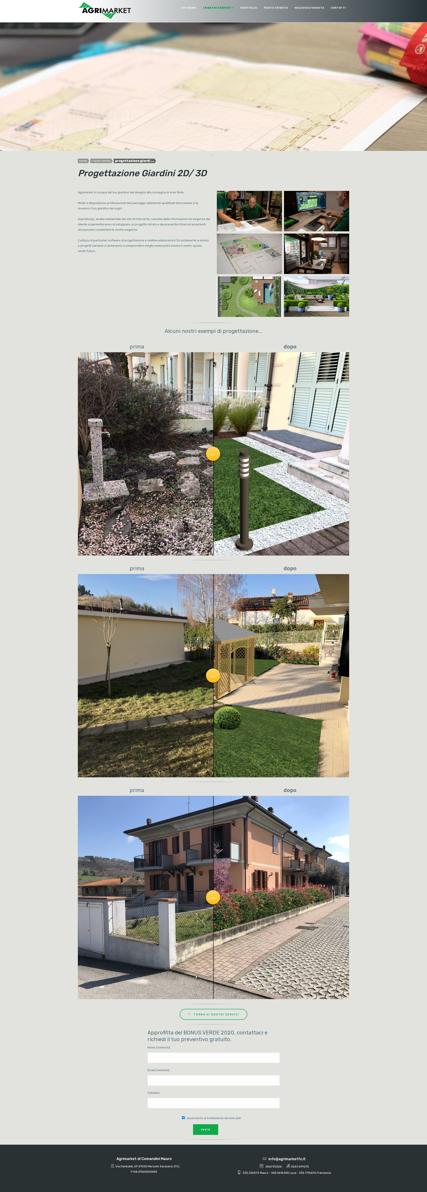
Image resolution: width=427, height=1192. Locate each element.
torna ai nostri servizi (216, 1014)
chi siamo (188, 7)
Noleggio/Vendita (309, 7)
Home (83, 160)
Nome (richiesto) (158, 1047)
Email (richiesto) (158, 1070)
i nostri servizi (217, 7)
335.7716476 (307, 1172)
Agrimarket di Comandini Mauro (144, 1159)
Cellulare (153, 1092)
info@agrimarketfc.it (287, 1159)
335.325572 (251, 1172)
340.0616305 (280, 1172)
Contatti (338, 7)
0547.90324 (274, 1166)
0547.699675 (300, 1166)
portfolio (248, 7)
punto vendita (276, 7)
